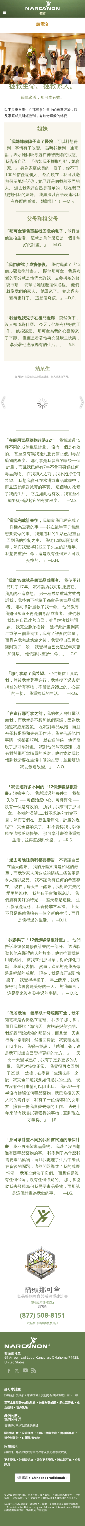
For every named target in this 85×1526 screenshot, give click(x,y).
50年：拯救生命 (47, 1433)
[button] (42, 1479)
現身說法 (22, 1407)
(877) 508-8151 (42, 1315)
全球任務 (27, 1433)
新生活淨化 (67, 1402)
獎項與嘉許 (67, 1433)
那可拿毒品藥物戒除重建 (20, 1402)
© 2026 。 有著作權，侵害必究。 (28, 1494)
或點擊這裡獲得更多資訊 (42, 1323)
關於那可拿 (11, 1433)
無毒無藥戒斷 (47, 1402)
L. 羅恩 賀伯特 (31, 1438)
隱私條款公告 (20, 1497)
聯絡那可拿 (64, 1460)
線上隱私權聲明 (63, 1494)
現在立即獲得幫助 (42, 1302)
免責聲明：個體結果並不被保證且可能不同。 (54, 1497)
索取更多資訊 (45, 1460)
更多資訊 (10, 1460)
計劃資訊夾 (26, 1460)
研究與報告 (11, 1438)
